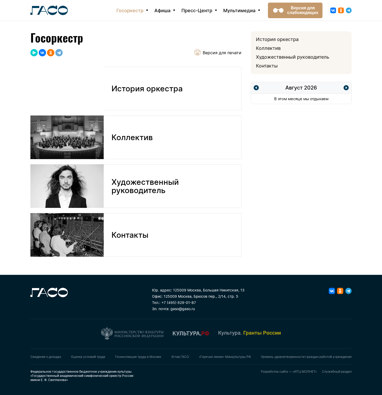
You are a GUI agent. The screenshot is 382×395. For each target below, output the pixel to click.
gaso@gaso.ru (182, 309)
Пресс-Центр (196, 10)
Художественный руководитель (292, 57)
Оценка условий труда (88, 357)
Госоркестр (129, 10)
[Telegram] (59, 52)
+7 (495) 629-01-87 (178, 302)
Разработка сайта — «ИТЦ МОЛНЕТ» (289, 371)
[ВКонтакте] (42, 52)
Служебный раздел (337, 371)
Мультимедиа (239, 10)
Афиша (162, 10)
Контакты (267, 66)
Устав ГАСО (180, 357)
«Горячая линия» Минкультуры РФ (225, 357)
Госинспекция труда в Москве (138, 357)
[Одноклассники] (50, 52)
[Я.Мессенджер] (34, 52)
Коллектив (268, 48)
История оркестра (277, 39)
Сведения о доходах (45, 357)
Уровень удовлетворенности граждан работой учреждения (306, 357)
